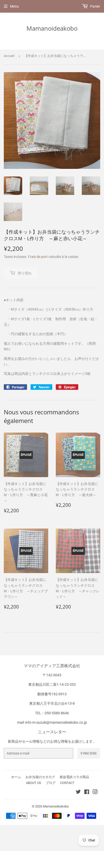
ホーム (16, 777)
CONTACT (67, 783)
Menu (14, 6)
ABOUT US (33, 783)
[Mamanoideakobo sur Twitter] (78, 793)
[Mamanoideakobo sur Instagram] (95, 793)
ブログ (51, 783)
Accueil (9, 56)
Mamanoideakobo (52, 28)
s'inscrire (89, 753)
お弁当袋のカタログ (40, 777)
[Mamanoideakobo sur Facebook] (86, 793)
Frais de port (38, 257)
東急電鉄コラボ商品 (74, 777)
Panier (94, 6)
